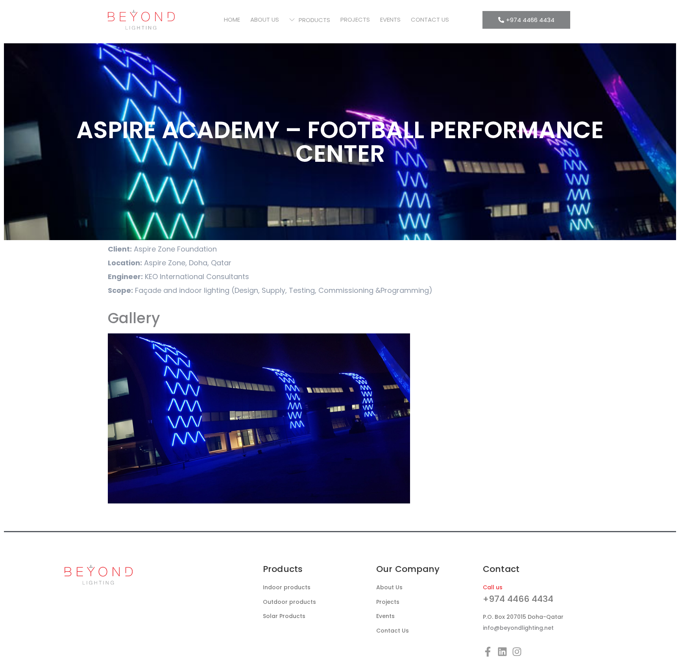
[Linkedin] (502, 652)
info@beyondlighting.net (518, 628)
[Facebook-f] (488, 652)
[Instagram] (517, 652)
